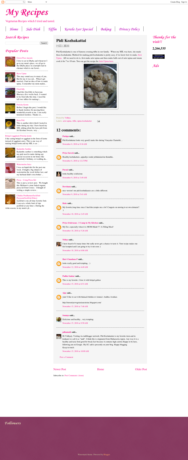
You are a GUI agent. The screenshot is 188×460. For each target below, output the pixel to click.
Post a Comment (66, 357)
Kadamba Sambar (24, 148)
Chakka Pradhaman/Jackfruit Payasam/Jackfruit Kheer (28, 196)
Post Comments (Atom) (74, 375)
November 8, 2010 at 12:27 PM (74, 160)
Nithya (65, 239)
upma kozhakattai (84, 120)
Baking (105, 29)
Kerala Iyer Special (78, 29)
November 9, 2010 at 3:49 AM (74, 177)
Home (14, 29)
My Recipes (26, 12)
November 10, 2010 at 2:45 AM (75, 213)
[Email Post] (98, 120)
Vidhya (68, 117)
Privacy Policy (129, 29)
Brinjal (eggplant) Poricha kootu (18, 135)
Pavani (65, 169)
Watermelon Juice (24, 164)
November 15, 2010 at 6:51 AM (75, 283)
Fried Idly (21, 89)
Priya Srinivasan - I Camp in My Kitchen (80, 222)
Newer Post (59, 369)
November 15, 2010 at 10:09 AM (75, 351)
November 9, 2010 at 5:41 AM (74, 194)
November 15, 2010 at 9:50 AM (75, 323)
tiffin (74, 120)
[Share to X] (62, 45)
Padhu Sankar (68, 276)
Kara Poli (20, 120)
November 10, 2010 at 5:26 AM (75, 230)
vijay (64, 292)
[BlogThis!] (60, 45)
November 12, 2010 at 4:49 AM (75, 267)
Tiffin (52, 29)
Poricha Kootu (22, 104)
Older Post (141, 369)
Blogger (106, 454)
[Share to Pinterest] (68, 45)
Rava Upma (21, 73)
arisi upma (67, 120)
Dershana (66, 186)
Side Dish (33, 29)
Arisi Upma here (106, 61)
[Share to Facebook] (65, 45)
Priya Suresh (68, 152)
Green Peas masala (24, 57)
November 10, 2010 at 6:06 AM (75, 250)
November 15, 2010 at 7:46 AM (75, 306)
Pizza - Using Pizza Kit (26, 179)
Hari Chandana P (70, 259)
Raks (64, 203)
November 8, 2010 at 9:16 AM (74, 144)
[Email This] (57, 45)
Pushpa (65, 136)
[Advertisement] (26, 232)
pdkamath (66, 332)
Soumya (65, 315)
